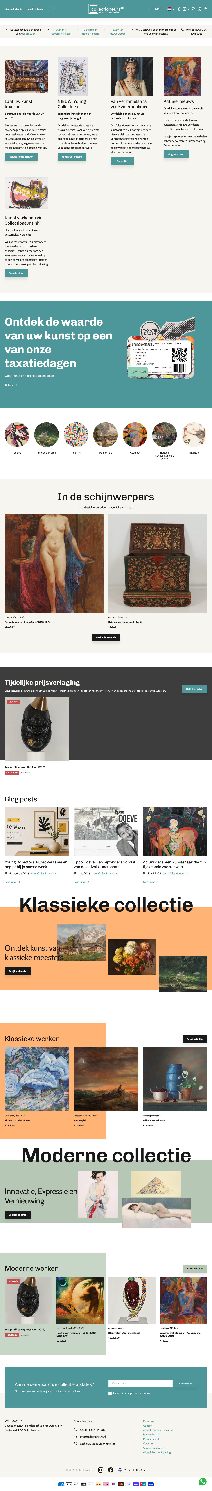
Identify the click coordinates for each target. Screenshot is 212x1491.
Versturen (148, 1443)
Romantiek (105, 452)
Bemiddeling (16, 273)
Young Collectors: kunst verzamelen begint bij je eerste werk (36, 864)
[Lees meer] (186, 9)
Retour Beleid (151, 1439)
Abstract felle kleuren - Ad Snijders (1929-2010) (180, 1334)
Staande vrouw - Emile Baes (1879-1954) (28, 622)
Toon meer (51, 9)
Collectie (122, 161)
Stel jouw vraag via (97, 1443)
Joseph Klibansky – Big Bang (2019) (25, 767)
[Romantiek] (105, 434)
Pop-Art (76, 452)
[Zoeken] (193, 9)
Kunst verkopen (35, 9)
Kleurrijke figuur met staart (124, 1332)
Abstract (135, 452)
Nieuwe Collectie (13, 9)
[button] (200, 434)
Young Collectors (71, 156)
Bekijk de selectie (106, 637)
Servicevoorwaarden (155, 1448)
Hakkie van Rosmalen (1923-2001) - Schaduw (76, 1334)
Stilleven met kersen (154, 1120)
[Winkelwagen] (205, 9)
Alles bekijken (195, 1038)
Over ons (148, 1421)
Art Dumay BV (28, 33)
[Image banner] (160, 354)
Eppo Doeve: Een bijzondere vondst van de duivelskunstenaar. (104, 864)
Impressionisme (46, 452)
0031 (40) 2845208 (92, 1430)
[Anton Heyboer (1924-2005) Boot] (26, 194)
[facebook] (110, 1470)
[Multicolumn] (26, 78)
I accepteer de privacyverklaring (131, 1393)
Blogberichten (176, 154)
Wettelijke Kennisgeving (157, 1452)
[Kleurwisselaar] (178, 9)
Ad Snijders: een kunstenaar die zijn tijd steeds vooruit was (174, 864)
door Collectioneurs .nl (44, 873)
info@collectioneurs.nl (93, 1436)
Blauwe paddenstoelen (18, 1120)
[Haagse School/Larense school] (164, 434)
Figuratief (194, 452)
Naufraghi (80, 1120)
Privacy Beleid (151, 1434)
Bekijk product (194, 688)
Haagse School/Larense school (164, 455)
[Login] (199, 9)
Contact (147, 1425)
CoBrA (17, 452)
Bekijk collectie (18, 971)
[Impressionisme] (46, 434)
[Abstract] (135, 434)
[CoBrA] (17, 434)
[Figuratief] (194, 434)
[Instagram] (100, 1470)
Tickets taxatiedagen (21, 156)
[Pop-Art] (76, 434)
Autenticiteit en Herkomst (158, 1430)
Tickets (9, 385)
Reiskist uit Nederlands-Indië (125, 622)
